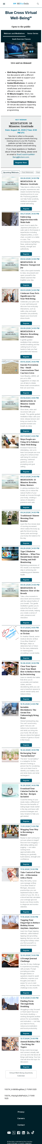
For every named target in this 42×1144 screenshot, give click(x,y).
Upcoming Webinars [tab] (11, 172)
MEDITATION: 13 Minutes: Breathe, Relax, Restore (28, 482)
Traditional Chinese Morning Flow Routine (29, 518)
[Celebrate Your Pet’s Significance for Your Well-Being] (10, 295)
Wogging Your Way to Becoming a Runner (29, 832)
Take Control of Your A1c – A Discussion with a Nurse (30, 875)
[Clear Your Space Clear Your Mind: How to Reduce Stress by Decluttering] (10, 668)
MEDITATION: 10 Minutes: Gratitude (29, 182)
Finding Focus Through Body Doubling (27, 1004)
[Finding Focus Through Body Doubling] (10, 1003)
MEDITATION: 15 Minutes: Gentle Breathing (28, 404)
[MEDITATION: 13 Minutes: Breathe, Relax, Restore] (10, 482)
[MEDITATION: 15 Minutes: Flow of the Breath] (10, 590)
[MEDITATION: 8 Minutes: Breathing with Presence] (10, 333)
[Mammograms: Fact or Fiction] (10, 633)
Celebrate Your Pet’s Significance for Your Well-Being (29, 296)
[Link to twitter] (14, 1133)
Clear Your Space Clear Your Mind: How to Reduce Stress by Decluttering (30, 670)
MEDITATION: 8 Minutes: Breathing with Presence (29, 334)
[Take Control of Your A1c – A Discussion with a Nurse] (10, 874)
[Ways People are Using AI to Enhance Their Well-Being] (10, 441)
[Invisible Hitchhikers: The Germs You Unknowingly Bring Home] (10, 709)
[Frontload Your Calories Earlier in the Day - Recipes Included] (10, 791)
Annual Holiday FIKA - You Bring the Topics (30, 1044)
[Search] (38, 4)
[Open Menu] (4, 4)
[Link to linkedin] (23, 1133)
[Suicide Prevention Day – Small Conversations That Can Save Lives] (10, 367)
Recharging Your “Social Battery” (28, 754)
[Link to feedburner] (28, 1133)
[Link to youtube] (9, 1133)
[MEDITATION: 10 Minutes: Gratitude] (10, 183)
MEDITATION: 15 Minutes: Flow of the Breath (29, 591)
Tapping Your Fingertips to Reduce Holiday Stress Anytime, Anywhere (30, 924)
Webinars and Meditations (14, 33)
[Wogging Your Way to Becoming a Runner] (10, 831)
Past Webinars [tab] (27, 172)
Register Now (21, 162)
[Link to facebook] (19, 1133)
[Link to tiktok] (33, 1133)
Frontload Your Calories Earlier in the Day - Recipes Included (29, 792)
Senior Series (32, 33)
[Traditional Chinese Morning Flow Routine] (10, 518)
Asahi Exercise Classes (21, 39)
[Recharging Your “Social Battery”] (10, 755)
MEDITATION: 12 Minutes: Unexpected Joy (30, 265)
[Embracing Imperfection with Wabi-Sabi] (10, 219)
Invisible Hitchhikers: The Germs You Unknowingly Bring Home (29, 712)
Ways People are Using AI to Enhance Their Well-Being (29, 442)
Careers (21, 1118)
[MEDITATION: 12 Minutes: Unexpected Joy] (10, 264)
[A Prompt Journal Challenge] (10, 960)
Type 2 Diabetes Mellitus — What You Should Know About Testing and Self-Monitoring (30, 556)
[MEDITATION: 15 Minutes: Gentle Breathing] (10, 403)
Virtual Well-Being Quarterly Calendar (21, 1074)
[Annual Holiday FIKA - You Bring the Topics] (10, 1044)
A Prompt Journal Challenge (28, 959)
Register (26, 209)
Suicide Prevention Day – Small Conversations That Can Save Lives (29, 369)
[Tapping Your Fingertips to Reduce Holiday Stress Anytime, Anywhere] (10, 922)
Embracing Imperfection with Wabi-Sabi (29, 220)
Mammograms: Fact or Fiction (29, 632)
